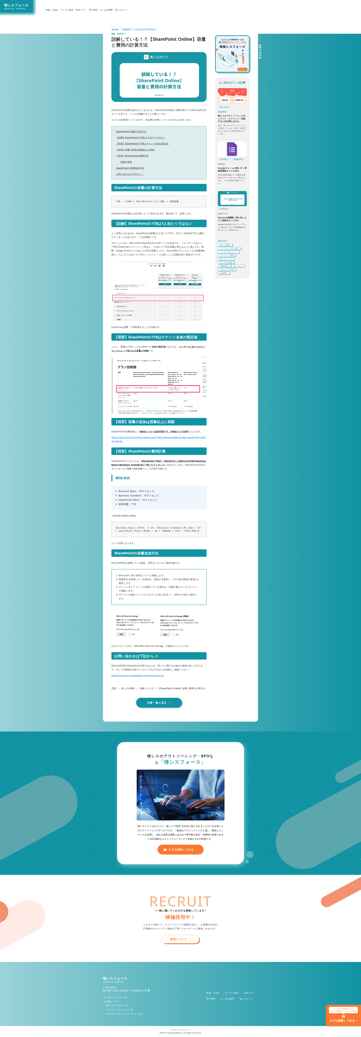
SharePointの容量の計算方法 (131, 131)
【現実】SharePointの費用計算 (132, 155)
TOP (113, 688)
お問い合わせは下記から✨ (130, 174)
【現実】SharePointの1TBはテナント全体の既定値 (142, 143)
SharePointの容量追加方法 (130, 168)
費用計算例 (126, 162)
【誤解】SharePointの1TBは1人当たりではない (140, 137)
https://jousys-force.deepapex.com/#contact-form (137, 675)
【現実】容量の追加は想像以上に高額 (135, 149)
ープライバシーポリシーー (180, 1030)
